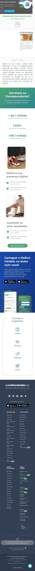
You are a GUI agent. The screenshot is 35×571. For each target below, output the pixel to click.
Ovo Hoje (22, 428)
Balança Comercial (9, 507)
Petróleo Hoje (23, 417)
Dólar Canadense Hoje (11, 422)
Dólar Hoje (9, 415)
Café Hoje (22, 419)
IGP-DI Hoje (9, 502)
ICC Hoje (9, 484)
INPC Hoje (9, 471)
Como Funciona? (24, 516)
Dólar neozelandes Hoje (11, 429)
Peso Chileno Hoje (10, 442)
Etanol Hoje (22, 441)
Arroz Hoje (22, 435)
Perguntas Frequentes (22, 514)
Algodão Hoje (23, 432)
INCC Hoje (9, 482)
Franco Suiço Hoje (10, 433)
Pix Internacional (24, 481)
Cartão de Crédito (23, 491)
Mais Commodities (24, 446)
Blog (21, 483)
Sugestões (17, 358)
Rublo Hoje (9, 457)
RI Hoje (8, 495)
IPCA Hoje (9, 473)
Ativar (9, 11)
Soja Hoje (22, 424)
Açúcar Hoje (23, 430)
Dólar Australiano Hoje (11, 426)
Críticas (17, 370)
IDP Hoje (9, 493)
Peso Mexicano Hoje (10, 446)
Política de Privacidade (22, 519)
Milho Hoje (22, 426)
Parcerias (17, 345)
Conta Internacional (24, 474)
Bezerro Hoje (23, 437)
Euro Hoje (9, 417)
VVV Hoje (9, 498)
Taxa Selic (9, 475)
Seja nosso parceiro (18, 245)
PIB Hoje (9, 491)
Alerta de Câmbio (22, 495)
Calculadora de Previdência (23, 502)
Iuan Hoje (9, 455)
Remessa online (23, 471)
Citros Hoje (22, 439)
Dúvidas (17, 333)
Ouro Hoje (22, 415)
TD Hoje (9, 489)
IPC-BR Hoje (10, 500)
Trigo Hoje (22, 443)
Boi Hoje (22, 421)
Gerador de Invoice (23, 478)
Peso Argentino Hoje (10, 439)
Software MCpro (23, 510)
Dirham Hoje (10, 453)
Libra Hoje (9, 419)
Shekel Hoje (9, 449)
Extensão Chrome (23, 488)
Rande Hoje (9, 451)
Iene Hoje (9, 436)
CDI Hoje (9, 480)
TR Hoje (8, 504)
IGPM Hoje (9, 478)
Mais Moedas (10, 460)
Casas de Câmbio (24, 505)
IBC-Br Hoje (9, 486)
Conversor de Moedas (23, 499)
